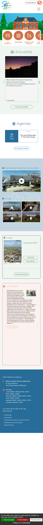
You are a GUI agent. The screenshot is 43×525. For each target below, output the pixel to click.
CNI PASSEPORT (7, 42)
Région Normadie (9, 425)
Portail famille (8, 415)
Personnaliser (36, 520)
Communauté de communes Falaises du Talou (16, 420)
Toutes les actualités (21, 107)
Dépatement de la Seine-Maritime (13, 422)
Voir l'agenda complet (21, 148)
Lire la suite (11, 100)
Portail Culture (8, 417)
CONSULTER (30, 257)
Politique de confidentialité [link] (21, 523)
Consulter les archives (21, 274)
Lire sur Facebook (13, 327)
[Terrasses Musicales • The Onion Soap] (21, 136)
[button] (39, 82)
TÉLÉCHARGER (30, 261)
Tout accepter (9, 520)
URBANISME (18, 42)
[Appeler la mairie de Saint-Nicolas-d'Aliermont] (39, 3)
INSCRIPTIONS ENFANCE (29, 42)
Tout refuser (23, 520)
